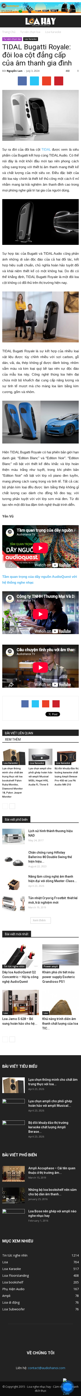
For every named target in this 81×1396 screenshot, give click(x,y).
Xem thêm (39, 920)
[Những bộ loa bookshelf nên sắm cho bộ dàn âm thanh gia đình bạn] (13, 1195)
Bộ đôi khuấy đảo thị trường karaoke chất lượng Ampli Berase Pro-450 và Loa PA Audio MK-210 (67, 776)
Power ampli (51, 966)
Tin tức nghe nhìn (14, 966)
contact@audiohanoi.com (46, 1368)
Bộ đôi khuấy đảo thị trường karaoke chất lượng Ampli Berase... (48, 1127)
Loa (6, 1013)
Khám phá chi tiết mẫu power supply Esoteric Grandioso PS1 (58, 976)
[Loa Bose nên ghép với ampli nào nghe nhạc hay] (13, 1217)
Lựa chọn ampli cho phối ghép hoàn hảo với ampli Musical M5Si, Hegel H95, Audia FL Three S (40, 776)
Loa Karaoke (31, 39)
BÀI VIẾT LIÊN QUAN (19, 733)
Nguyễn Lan (14, 70)
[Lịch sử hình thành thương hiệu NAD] (13, 836)
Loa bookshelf (12, 1282)
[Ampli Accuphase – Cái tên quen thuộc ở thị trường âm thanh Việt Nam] (13, 1174)
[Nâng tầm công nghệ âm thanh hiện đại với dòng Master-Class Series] (13, 882)
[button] (74, 21)
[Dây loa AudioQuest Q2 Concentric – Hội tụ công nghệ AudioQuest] (20, 955)
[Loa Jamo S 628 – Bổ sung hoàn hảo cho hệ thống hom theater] (20, 1002)
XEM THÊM (13, 739)
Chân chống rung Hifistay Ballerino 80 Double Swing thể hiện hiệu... (50, 857)
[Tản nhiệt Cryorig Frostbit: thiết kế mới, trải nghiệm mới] (13, 903)
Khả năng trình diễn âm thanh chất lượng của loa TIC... (60, 1023)
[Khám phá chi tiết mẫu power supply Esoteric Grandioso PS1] (60, 955)
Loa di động (11, 1302)
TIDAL (46, 149)
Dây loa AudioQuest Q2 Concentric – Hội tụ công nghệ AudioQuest (20, 976)
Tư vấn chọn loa (12, 39)
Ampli (6, 1296)
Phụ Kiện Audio (13, 1289)
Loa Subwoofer (13, 1309)
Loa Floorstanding (15, 1275)
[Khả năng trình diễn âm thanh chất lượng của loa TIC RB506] (60, 1002)
